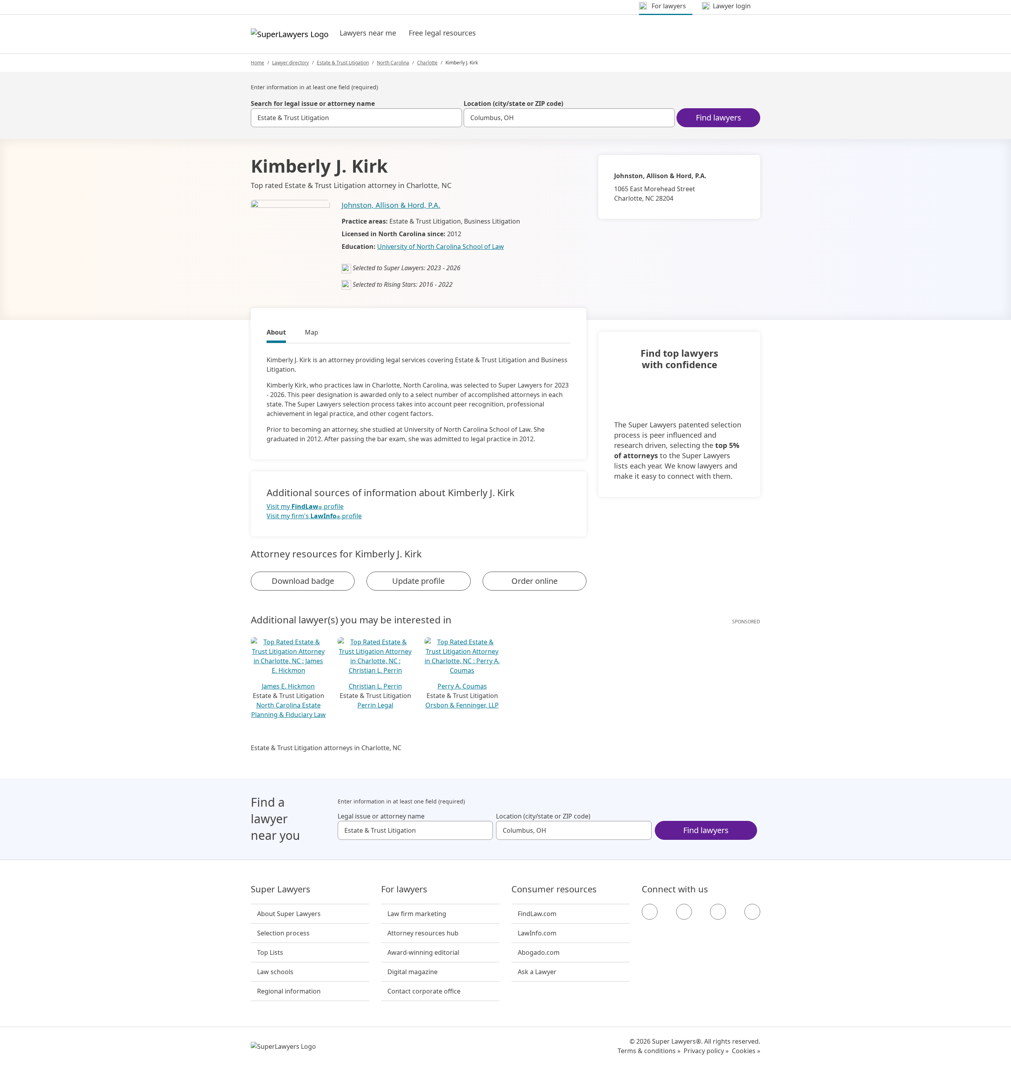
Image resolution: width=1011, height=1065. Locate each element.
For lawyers (404, 889)
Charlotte (427, 62)
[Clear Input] (452, 117)
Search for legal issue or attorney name (313, 103)
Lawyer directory (290, 62)
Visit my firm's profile (314, 516)
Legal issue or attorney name (381, 816)
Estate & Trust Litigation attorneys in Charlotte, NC (326, 747)
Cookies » (746, 1050)
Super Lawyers (280, 889)
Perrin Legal (375, 705)
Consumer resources (554, 889)
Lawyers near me (368, 33)
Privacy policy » (706, 1050)
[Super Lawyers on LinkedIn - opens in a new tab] (752, 912)
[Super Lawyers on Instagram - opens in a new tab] (684, 912)
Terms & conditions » (649, 1050)
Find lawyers (718, 117)
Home (257, 62)
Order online (534, 581)
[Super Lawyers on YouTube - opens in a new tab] (718, 912)
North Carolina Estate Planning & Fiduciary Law (288, 710)
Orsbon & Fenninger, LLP (462, 705)
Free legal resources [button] (442, 33)
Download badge (303, 581)
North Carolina (393, 62)
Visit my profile (305, 506)
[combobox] (356, 117)
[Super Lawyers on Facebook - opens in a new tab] (650, 912)
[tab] (276, 333)
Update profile (418, 581)
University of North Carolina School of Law (440, 246)
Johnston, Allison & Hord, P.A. (391, 205)
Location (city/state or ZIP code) (513, 103)
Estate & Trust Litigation (343, 62)
